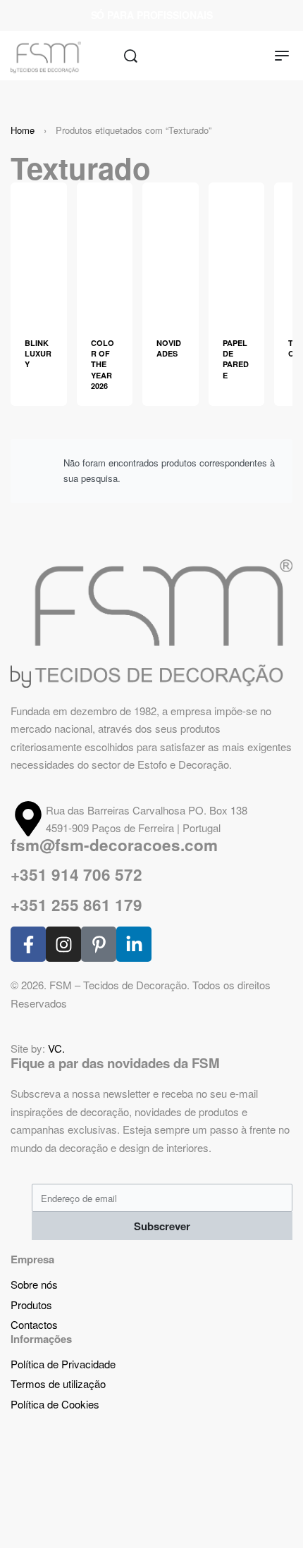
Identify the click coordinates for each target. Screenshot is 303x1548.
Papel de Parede (236, 359)
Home (23, 130)
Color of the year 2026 (102, 365)
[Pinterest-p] (98, 944)
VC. (56, 1048)
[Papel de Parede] (237, 251)
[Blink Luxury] (39, 251)
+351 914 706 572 (76, 874)
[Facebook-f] (28, 944)
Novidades (168, 348)
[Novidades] (170, 251)
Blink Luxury (38, 354)
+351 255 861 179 (76, 904)
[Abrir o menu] (282, 55)
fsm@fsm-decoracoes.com (114, 845)
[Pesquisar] (130, 56)
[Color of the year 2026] (105, 251)
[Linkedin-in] (134, 944)
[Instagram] (63, 944)
